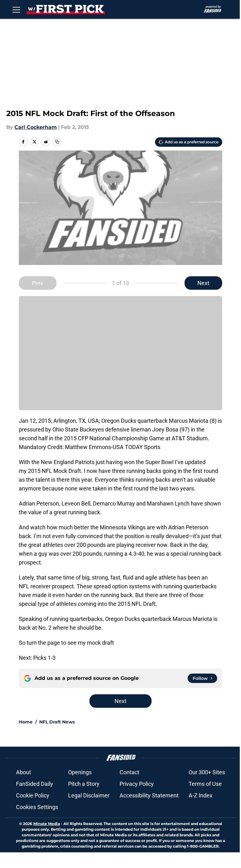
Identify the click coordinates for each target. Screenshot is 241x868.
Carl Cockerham (35, 127)
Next (203, 283)
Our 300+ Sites (207, 772)
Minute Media (46, 823)
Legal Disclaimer (89, 795)
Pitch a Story (83, 784)
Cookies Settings (37, 807)
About (23, 772)
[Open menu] (16, 9)
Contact (129, 772)
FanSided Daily (34, 784)
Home (26, 722)
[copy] (57, 141)
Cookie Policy (32, 795)
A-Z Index (200, 795)
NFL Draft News (57, 722)
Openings (80, 772)
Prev (37, 283)
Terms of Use (205, 784)
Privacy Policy (137, 784)
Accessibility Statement (149, 795)
